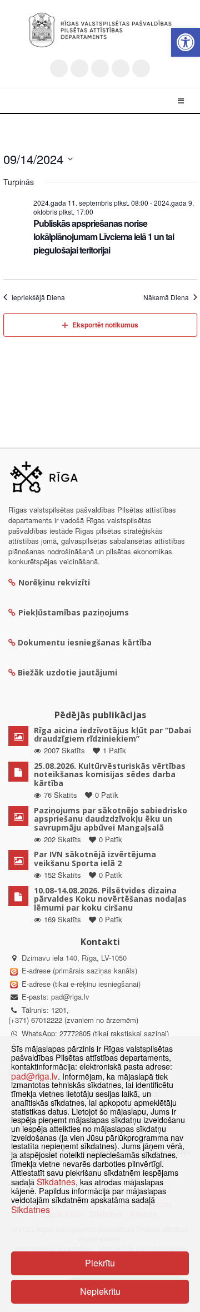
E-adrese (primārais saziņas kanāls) (79, 970)
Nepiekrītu (100, 1291)
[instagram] (120, 68)
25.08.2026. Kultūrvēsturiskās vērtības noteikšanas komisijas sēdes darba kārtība (110, 774)
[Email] (141, 68)
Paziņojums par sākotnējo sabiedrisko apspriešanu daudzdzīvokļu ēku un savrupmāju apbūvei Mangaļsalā (110, 819)
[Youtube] (100, 68)
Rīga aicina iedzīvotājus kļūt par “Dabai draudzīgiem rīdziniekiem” (112, 734)
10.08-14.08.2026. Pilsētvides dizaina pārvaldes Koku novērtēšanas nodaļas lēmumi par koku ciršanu (110, 899)
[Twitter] (59, 68)
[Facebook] (79, 68)
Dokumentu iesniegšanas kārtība (85, 642)
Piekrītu (100, 1262)
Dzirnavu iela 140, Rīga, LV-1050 (74, 957)
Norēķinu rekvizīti (54, 582)
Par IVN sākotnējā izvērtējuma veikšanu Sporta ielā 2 (95, 858)
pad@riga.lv (70, 996)
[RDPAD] (100, 30)
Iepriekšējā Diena (38, 297)
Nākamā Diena (166, 297)
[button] (185, 42)
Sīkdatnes (56, 1181)
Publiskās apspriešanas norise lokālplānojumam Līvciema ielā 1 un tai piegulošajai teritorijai (103, 236)
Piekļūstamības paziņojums (73, 612)
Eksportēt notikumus (105, 325)
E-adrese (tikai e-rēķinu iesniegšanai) (80, 983)
